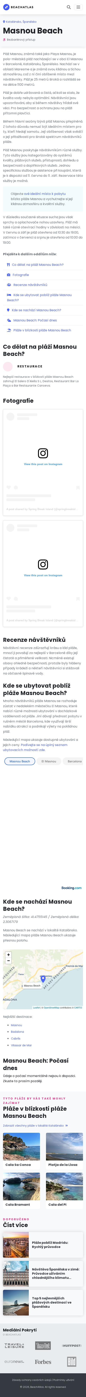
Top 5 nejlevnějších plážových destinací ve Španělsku (51, 1302)
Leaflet (36, 1007)
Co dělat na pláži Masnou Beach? (37, 264)
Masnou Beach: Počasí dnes (35, 320)
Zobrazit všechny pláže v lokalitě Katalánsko (33, 1126)
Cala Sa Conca (18, 1164)
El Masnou (49, 761)
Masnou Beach (20, 761)
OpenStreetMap (51, 1007)
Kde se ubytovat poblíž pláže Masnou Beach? (39, 297)
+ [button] (8, 954)
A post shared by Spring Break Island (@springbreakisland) (43, 509)
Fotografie (20, 275)
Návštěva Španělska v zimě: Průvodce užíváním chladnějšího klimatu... (55, 1273)
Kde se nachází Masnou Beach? (36, 310)
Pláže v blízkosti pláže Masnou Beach (42, 330)
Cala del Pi (57, 1204)
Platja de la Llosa (62, 1164)
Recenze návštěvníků (30, 285)
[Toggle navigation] (78, 7)
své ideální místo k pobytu (45, 193)
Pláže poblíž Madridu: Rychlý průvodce (50, 1244)
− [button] (8, 960)
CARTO (78, 1007)
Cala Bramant (17, 1204)
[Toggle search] (69, 7)
